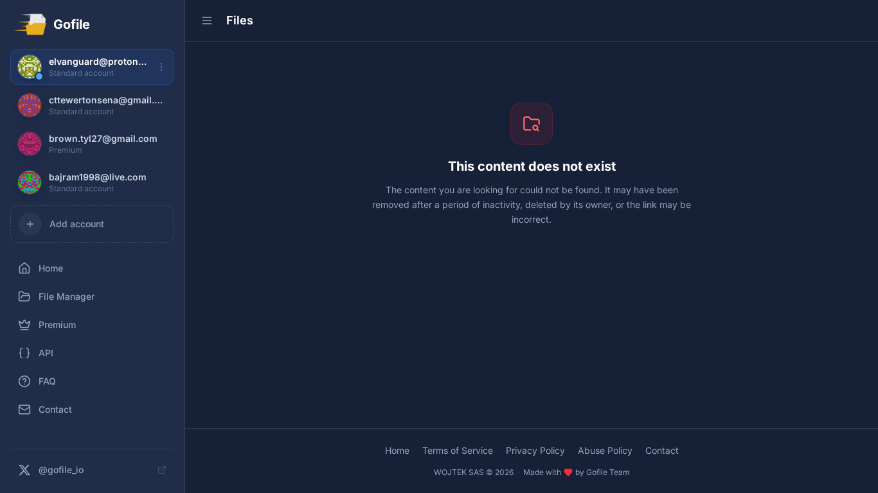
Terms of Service (457, 450)
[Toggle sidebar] (207, 20)
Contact (662, 450)
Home (397, 450)
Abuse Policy (605, 450)
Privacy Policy (535, 450)
